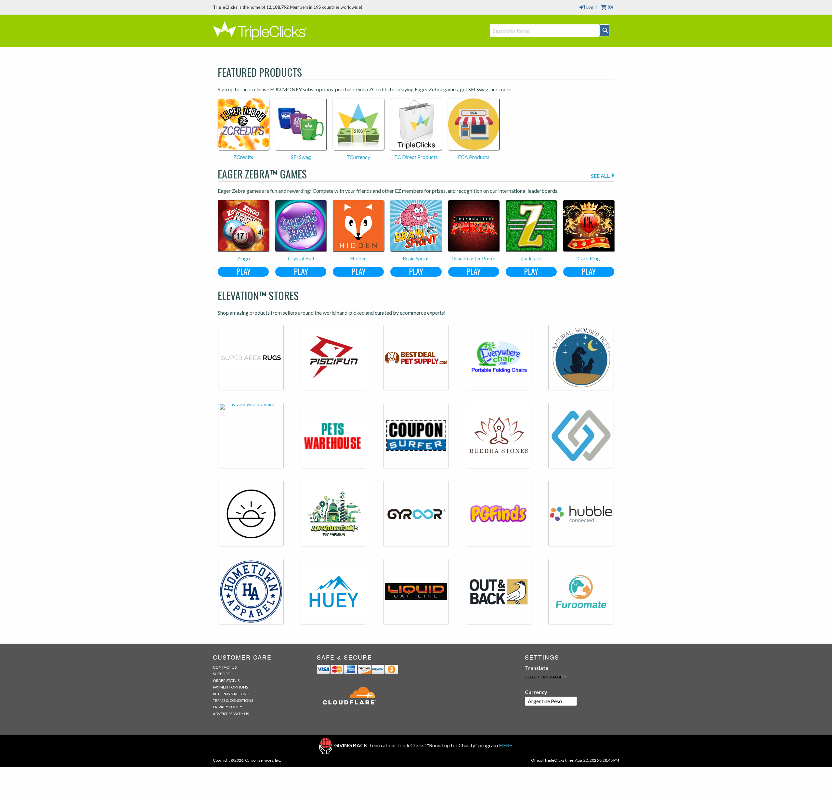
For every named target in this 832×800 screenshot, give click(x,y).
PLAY (243, 272)
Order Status (226, 680)
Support (221, 673)
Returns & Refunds (232, 693)
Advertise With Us (231, 713)
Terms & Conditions (233, 700)
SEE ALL (601, 176)
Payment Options (230, 687)
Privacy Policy (227, 706)
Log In (591, 7)
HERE (505, 745)
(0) (610, 7)
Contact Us (225, 667)
